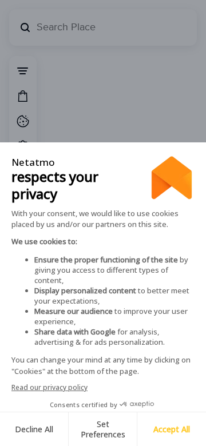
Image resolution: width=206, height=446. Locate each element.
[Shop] (23, 96)
